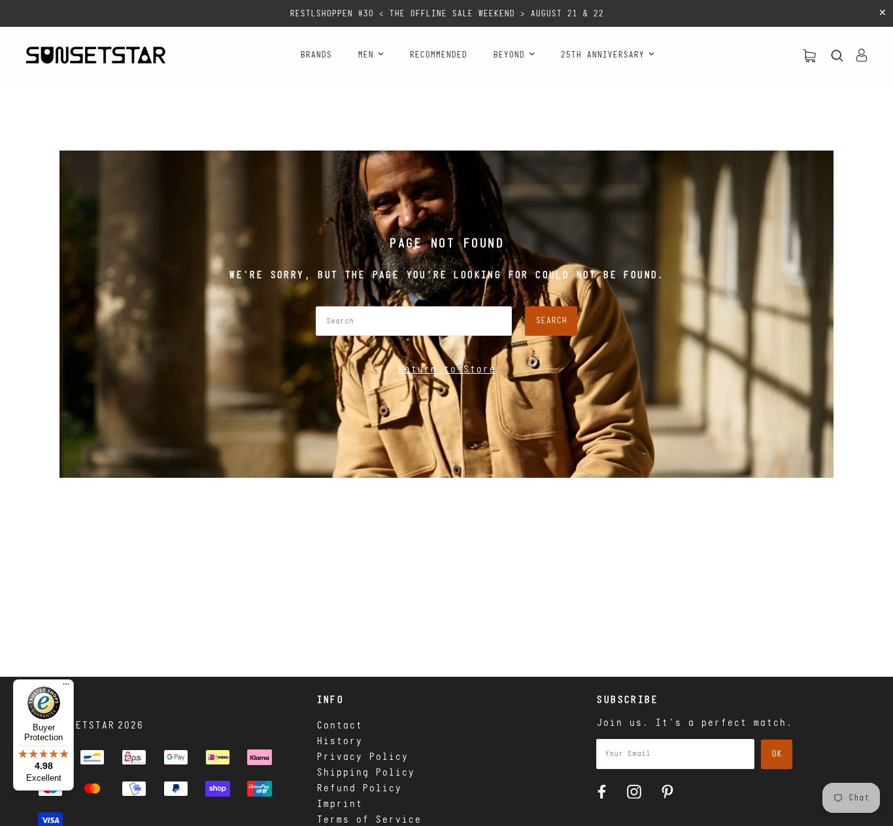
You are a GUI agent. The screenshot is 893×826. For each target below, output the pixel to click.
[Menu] (66, 687)
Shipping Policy (365, 773)
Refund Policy (358, 788)
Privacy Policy (362, 757)
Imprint (339, 804)
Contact (339, 726)
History (339, 741)
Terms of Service (368, 820)
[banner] (95, 55)
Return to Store (446, 370)
